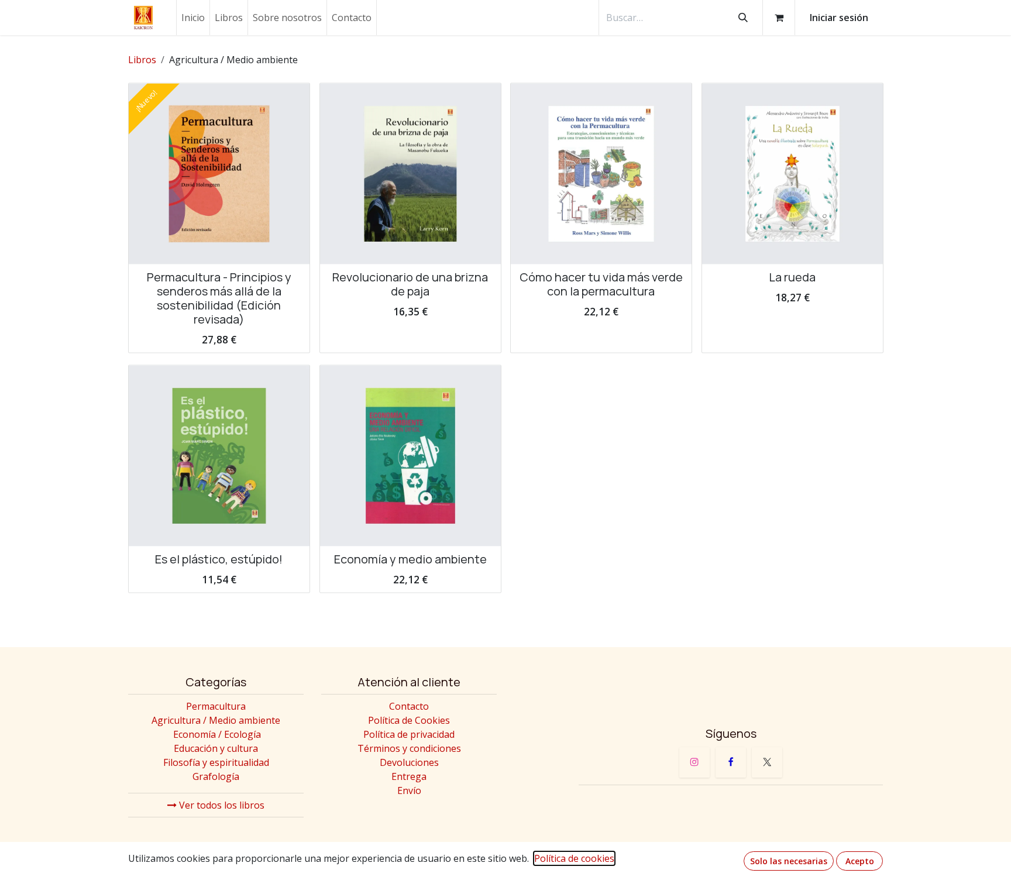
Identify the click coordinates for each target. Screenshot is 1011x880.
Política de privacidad (409, 734)
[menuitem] (193, 17)
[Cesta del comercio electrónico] (779, 17)
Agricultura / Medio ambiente (216, 720)
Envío (409, 790)
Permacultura (216, 706)
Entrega (409, 776)
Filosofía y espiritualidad (216, 762)
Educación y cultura (216, 748)
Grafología (215, 776)
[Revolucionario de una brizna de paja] (410, 174)
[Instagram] (694, 762)
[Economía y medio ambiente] (410, 456)
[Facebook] (731, 762)
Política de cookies (574, 858)
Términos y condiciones (409, 748)
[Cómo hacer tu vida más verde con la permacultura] (601, 174)
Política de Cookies (409, 720)
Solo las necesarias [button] (788, 861)
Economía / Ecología (217, 734)
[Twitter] (767, 762)
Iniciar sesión (839, 17)
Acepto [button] (859, 861)
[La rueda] (792, 174)
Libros (142, 59)
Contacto (409, 706)
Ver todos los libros (220, 805)
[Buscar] (743, 17)
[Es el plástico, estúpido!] (219, 456)
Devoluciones (409, 762)
